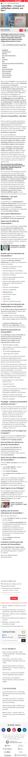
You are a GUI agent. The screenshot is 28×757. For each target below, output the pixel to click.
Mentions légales (13, 737)
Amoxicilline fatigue (8, 597)
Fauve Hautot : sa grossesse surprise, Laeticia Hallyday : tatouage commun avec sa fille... (13, 660)
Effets (3, 57)
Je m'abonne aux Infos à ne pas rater (16, 45)
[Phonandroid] (20, 755)
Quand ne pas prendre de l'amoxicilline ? (12, 63)
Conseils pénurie (6, 51)
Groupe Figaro (21, 737)
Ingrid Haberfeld (5, 30)
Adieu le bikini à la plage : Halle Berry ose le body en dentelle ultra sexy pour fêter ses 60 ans (13, 707)
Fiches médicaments (13, 3)
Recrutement (23, 734)
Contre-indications (7, 75)
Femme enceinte (6, 77)
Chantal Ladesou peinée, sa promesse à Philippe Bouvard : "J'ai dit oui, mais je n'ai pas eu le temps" (13, 667)
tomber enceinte (17, 439)
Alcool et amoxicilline (7, 69)
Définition (4, 53)
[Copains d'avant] (7, 752)
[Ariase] (7, 755)
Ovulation (4, 67)
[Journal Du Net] (20, 746)
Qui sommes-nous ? (6, 734)
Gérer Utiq (6, 737)
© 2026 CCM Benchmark (14, 739)
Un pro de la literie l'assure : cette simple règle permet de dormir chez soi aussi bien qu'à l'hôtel (13, 693)
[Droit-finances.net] (20, 749)
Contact (13, 734)
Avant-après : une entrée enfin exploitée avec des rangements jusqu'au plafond (13, 673)
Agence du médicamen (14, 91)
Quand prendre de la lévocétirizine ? (12, 626)
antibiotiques (6, 98)
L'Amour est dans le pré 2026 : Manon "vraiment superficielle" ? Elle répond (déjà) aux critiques (14, 653)
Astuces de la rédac (8, 637)
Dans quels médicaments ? (9, 55)
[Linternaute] (7, 749)
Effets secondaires (7, 71)
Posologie (4, 65)
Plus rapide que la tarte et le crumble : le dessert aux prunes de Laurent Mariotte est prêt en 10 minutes (13, 700)
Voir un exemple (22, 635)
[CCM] (7, 746)
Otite (3, 61)
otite (13, 281)
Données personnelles (8, 736)
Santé (4, 635)
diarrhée (4, 179)
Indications (5, 59)
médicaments (7, 216)
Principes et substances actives (14, 603)
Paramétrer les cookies (19, 736)
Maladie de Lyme (8, 292)
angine (10, 149)
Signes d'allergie (6, 73)
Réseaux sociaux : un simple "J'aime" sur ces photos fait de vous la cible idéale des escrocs (13, 714)
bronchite (14, 351)
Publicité (17, 734)
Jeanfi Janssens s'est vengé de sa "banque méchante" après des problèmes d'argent (13, 679)
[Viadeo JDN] (20, 752)
